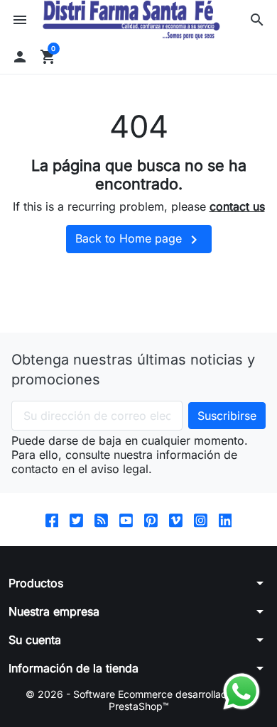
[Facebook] (52, 519)
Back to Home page (138, 239)
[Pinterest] (151, 519)
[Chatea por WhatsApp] (241, 690)
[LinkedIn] (225, 519)
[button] (257, 20)
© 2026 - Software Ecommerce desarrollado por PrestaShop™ (138, 700)
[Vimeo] (176, 519)
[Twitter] (76, 519)
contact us (237, 206)
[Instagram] (200, 519)
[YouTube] (126, 519)
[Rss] (101, 519)
